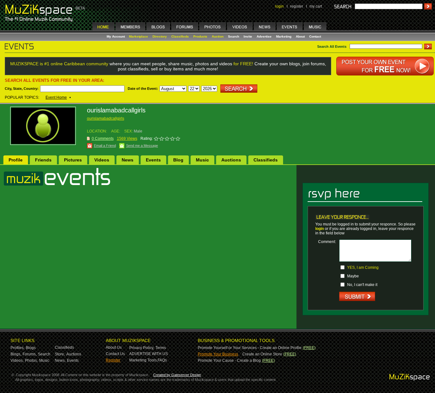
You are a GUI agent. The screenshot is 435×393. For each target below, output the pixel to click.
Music (202, 159)
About (300, 36)
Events (153, 159)
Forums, (30, 354)
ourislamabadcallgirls (105, 118)
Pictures (73, 159)
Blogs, (16, 354)
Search (233, 36)
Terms (160, 348)
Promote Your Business (218, 354)
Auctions (231, 159)
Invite (248, 36)
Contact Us (115, 354)
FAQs (162, 360)
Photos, (31, 360)
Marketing (283, 36)
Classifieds (180, 36)
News (127, 159)
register (296, 6)
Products (200, 36)
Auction (218, 36)
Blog (178, 159)
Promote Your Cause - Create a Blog (229, 360)
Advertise (264, 36)
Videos (101, 159)
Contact (315, 36)
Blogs (31, 348)
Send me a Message (142, 145)
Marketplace (138, 36)
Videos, (17, 360)
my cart (316, 6)
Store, (60, 354)
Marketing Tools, (143, 360)
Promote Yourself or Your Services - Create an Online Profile (250, 348)
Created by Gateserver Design (177, 375)
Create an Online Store (262, 354)
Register (113, 360)
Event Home (56, 97)
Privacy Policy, (141, 348)
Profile (16, 159)
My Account (116, 36)
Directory (160, 36)
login (279, 6)
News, (60, 360)
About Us (114, 347)
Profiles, (18, 348)
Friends (43, 159)
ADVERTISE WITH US (148, 354)
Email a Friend (105, 145)
